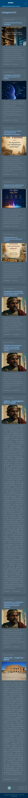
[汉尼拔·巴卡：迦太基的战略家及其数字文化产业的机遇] (14, 414)
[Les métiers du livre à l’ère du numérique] (14, 36)
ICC (13, 19)
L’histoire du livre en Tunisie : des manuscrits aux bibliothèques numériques (13, 132)
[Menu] (25, 3)
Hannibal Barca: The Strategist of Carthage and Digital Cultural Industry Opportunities (13, 293)
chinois (10, 654)
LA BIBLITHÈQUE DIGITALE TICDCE (11, 6)
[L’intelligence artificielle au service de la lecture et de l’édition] (14, 90)
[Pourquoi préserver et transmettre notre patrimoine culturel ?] (14, 252)
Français (10, 19)
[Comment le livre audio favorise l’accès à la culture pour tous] (14, 198)
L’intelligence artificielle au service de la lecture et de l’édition (12, 76)
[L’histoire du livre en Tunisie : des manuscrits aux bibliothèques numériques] (14, 146)
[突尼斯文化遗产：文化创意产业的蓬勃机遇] (14, 671)
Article (5, 19)
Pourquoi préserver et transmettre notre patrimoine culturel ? (13, 239)
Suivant (22, 787)
